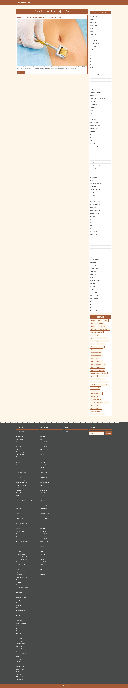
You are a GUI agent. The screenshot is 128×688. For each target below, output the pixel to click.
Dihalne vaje (93, 67)
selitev (93, 379)
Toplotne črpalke (94, 268)
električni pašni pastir (96, 332)
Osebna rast (93, 186)
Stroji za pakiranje (94, 259)
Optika (91, 180)
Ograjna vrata (93, 171)
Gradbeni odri (93, 101)
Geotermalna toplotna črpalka (97, 98)
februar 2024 (43, 505)
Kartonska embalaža (95, 125)
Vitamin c (92, 277)
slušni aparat (101, 379)
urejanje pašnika (95, 387)
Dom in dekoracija (94, 70)
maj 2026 (42, 436)
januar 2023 (43, 538)
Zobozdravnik (93, 307)
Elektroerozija (93, 83)
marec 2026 (43, 441)
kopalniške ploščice (96, 355)
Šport (91, 250)
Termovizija (93, 265)
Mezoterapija (93, 152)
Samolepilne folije (94, 231)
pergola (104, 373)
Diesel (91, 61)
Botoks (91, 28)
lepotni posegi (94, 358)
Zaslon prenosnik (94, 298)
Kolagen (92, 140)
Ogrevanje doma (94, 174)
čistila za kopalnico (96, 408)
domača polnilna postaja (97, 323)
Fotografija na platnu (95, 92)
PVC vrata (92, 216)
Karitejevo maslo (94, 122)
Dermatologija (93, 58)
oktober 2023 (44, 515)
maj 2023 (42, 528)
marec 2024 (43, 503)
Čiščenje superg (94, 46)
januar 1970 (43, 574)
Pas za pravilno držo (95, 189)
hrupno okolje (94, 341)
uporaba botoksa (104, 384)
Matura (92, 149)
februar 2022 (43, 567)
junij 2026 (43, 434)
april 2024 (43, 500)
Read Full (21, 72)
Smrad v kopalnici (94, 244)
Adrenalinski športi (94, 19)
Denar (91, 55)
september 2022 (44, 549)
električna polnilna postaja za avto (100, 329)
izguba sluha (100, 343)
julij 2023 (43, 523)
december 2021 (44, 569)
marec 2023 (43, 533)
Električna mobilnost (95, 77)
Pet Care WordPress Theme (59, 685)
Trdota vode (93, 271)
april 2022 (43, 561)
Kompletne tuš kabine (95, 146)
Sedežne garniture (94, 234)
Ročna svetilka (93, 222)
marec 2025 (43, 472)
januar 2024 (43, 508)
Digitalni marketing (95, 64)
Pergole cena (93, 195)
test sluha (93, 381)
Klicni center (93, 137)
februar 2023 (43, 536)
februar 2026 (43, 444)
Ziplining (92, 304)
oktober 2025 (44, 454)
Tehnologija (93, 262)
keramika (93, 346)
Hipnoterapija (93, 104)
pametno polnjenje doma (97, 370)
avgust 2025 (43, 459)
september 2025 (44, 457)
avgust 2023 (43, 521)
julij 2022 (43, 554)
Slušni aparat (93, 241)
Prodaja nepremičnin (95, 210)
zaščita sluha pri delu (96, 402)
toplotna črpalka (103, 381)
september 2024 (44, 487)
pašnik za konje (95, 373)
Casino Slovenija (94, 34)
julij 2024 (43, 492)
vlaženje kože (94, 396)
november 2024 (44, 482)
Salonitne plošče (94, 228)
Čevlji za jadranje (94, 43)
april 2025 (43, 469)
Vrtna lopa (92, 286)
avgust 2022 (43, 551)
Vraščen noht (93, 283)
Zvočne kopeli (93, 310)
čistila (106, 402)
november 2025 (44, 452)
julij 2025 (43, 462)
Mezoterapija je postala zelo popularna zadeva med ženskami (39, 17)
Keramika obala (94, 134)
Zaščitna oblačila (94, 295)
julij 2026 (43, 431)
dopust (93, 326)
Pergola (92, 192)
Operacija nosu (93, 177)
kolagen (101, 346)
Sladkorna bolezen (94, 237)
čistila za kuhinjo (95, 411)
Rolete (91, 225)
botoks (93, 320)
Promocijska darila (94, 213)
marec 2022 (43, 564)
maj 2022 (42, 559)
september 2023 (44, 518)
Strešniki (92, 256)
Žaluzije (92, 289)
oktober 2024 (44, 485)
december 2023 (44, 510)
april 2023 (43, 531)
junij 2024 (43, 495)
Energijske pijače (94, 89)
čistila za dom (94, 405)
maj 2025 (42, 467)
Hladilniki (92, 107)
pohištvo (93, 376)
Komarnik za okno (94, 143)
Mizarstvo (92, 156)
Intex (91, 113)
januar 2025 (43, 477)
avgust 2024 (43, 490)
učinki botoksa (95, 390)
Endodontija (93, 86)
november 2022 (44, 544)
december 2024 (44, 480)
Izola (91, 116)
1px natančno (23, 2)
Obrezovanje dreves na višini (97, 168)
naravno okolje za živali (97, 367)
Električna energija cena (96, 74)
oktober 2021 (44, 572)
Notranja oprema (94, 162)
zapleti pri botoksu (96, 399)
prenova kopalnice (103, 376)
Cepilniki (92, 37)
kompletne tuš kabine (96, 349)
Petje (91, 198)
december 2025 (44, 449)
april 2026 (43, 439)
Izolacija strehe (93, 119)
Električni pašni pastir (95, 80)
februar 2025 (43, 475)
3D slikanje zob (93, 16)
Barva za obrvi (93, 25)
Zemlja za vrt (93, 301)
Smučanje (92, 247)
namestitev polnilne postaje (98, 364)
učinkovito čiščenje (96, 393)
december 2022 (44, 541)
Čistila (91, 49)
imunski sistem (105, 341)
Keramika (92, 131)
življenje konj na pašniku (97, 414)
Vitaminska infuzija (95, 280)
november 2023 (44, 513)
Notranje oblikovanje (95, 165)
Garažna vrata (93, 95)
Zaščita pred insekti (95, 292)
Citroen (92, 52)
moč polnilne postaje (96, 361)
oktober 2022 (44, 546)
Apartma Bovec (93, 22)
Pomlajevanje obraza (95, 204)
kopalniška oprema (96, 352)
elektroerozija (94, 335)
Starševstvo (92, 253)
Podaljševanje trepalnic (95, 201)
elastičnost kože (102, 326)
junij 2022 (43, 556)
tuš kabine (94, 384)
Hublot (91, 110)
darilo (105, 320)
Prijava (67, 431)
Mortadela (92, 159)
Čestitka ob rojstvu (94, 40)
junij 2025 (43, 464)
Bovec (91, 31)
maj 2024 (42, 498)
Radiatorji (92, 219)
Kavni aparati (93, 128)
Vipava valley (93, 274)
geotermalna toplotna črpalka (98, 338)
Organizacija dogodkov (95, 183)
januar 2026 (43, 446)
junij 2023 (43, 526)
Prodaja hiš (93, 207)
